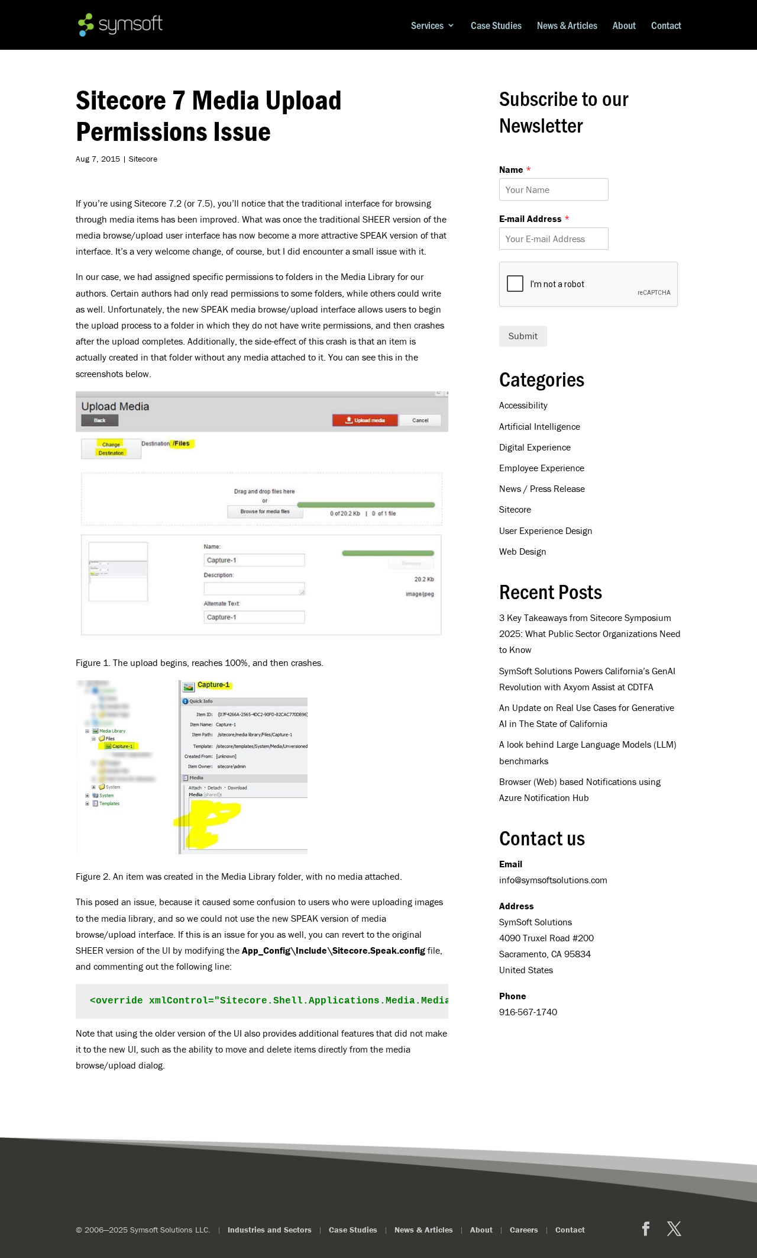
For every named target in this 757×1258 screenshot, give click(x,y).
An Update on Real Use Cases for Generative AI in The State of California (586, 715)
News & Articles (567, 26)
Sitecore (143, 158)
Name (515, 169)
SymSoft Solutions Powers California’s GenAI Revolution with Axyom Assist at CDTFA (587, 679)
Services (427, 26)
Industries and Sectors (270, 1229)
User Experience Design (546, 530)
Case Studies (496, 26)
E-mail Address (534, 218)
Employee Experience (541, 468)
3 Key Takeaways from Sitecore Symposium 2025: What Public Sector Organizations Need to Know (590, 633)
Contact (666, 26)
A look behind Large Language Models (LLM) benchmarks (588, 752)
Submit (523, 336)
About (624, 26)
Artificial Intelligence (539, 426)
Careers (524, 1229)
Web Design (522, 551)
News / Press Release (542, 488)
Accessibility (523, 405)
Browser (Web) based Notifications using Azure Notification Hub (580, 789)
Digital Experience (535, 447)
